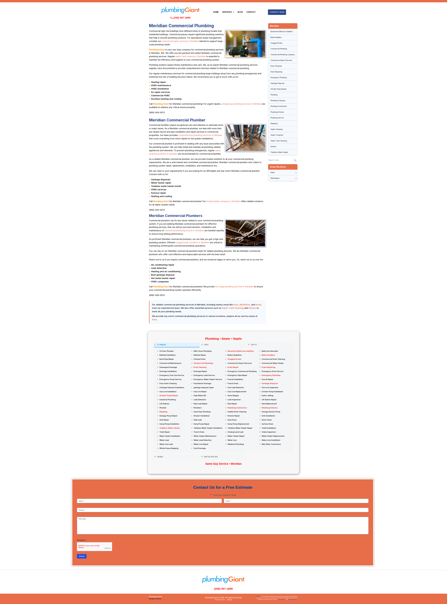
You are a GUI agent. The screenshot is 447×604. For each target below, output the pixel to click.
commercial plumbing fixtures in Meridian (184, 230)
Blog (240, 12)
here (154, 319)
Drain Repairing (276, 72)
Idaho (273, 172)
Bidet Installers (276, 37)
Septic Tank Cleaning (233, 308)
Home (216, 12)
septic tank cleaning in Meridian (190, 56)
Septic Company (277, 135)
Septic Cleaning (277, 129)
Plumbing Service (277, 118)
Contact (251, 12)
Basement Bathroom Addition (282, 31)
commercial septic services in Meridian (180, 41)
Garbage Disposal (277, 83)
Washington (275, 178)
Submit (82, 556)
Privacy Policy (281, 599)
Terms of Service (292, 599)
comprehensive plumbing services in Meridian (200, 135)
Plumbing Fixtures (277, 112)
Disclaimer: (258, 596)
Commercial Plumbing (279, 49)
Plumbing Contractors (279, 106)
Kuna (236, 304)
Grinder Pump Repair (278, 89)
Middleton (245, 304)
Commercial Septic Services (281, 60)
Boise (258, 304)
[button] (228, 12)
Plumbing (274, 95)
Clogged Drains (277, 43)
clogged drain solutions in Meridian (192, 242)
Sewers (252, 308)
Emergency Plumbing (279, 77)
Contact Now (277, 12)
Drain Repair (233, 367)
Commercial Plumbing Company (283, 55)
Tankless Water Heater (279, 152)
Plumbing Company (278, 100)
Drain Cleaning (276, 66)
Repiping (274, 123)
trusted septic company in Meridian (223, 201)
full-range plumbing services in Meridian (234, 286)
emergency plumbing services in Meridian (241, 104)
